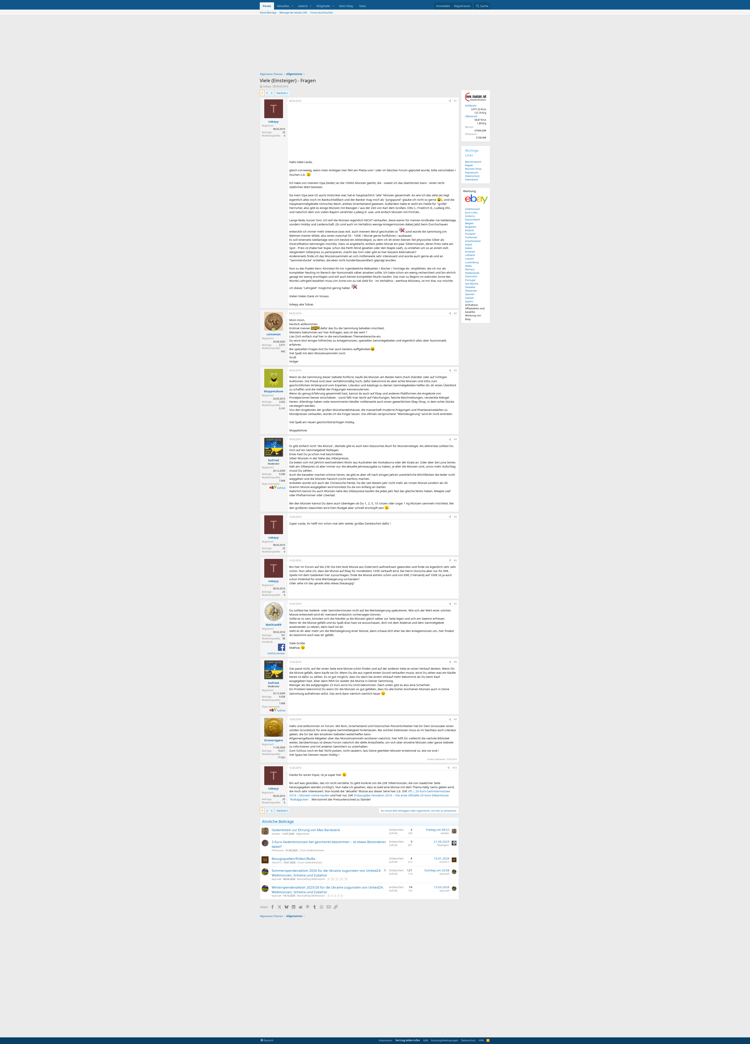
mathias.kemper (276, 653)
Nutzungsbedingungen (444, 1040)
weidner (276, 833)
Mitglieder (323, 6)
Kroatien (470, 251)
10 (332, 879)
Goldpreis (470, 105)
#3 (455, 370)
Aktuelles (283, 6)
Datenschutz (472, 176)
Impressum (471, 172)
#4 (455, 439)
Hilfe (481, 1040)
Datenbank (471, 179)
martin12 (277, 862)
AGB (425, 1040)
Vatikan (469, 298)
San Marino (471, 283)
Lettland (470, 255)
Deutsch (268, 1040)
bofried (281, 488)
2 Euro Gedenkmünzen (311, 850)
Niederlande (472, 273)
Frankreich (471, 237)
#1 (455, 101)
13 (346, 879)
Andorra (470, 216)
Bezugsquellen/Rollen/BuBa (293, 858)
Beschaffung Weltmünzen (311, 879)
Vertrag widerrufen (407, 1040)
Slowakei (470, 287)
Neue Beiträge (268, 12)
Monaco (470, 269)
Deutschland (472, 219)
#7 (455, 603)
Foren (267, 6)
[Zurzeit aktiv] (273, 330)
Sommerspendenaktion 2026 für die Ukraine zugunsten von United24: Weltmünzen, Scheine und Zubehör (326, 872)
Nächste (281, 93)
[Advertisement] (375, 45)
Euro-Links (471, 212)
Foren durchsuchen (321, 12)
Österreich (471, 276)
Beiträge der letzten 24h (293, 12)
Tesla (362, 6)
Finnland (470, 234)
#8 (455, 662)
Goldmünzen (472, 209)
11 (337, 879)
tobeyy (267, 86)
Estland (469, 230)
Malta (468, 266)
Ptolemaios (278, 850)
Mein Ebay (346, 6)
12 (341, 879)
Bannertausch (473, 161)
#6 (455, 560)
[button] (292, 6)
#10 (455, 767)
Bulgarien (470, 226)
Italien (468, 248)
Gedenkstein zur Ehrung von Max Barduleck (306, 830)
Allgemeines (303, 833)
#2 (455, 313)
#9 (455, 719)
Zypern (469, 301)
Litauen (469, 258)
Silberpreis (471, 116)
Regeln (469, 165)
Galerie (303, 6)
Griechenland (472, 241)
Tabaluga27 (443, 845)
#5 (455, 516)
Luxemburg (472, 262)
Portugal (470, 280)
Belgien (469, 223)
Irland (468, 244)
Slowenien (471, 290)
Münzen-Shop (473, 168)
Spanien (469, 294)
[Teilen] (450, 101)
